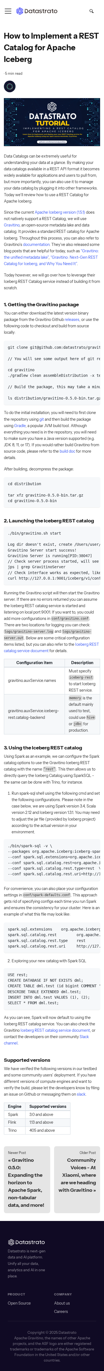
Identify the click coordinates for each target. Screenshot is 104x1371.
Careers (61, 1311)
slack (81, 1094)
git (41, 419)
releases (72, 319)
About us (62, 1303)
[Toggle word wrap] (85, 347)
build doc (67, 451)
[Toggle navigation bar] (8, 11)
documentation (36, 244)
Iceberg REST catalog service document (55, 1030)
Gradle (20, 425)
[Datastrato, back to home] (38, 11)
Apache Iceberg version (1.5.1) (60, 212)
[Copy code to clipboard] (94, 347)
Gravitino (11, 225)
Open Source (19, 1303)
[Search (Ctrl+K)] (91, 12)
